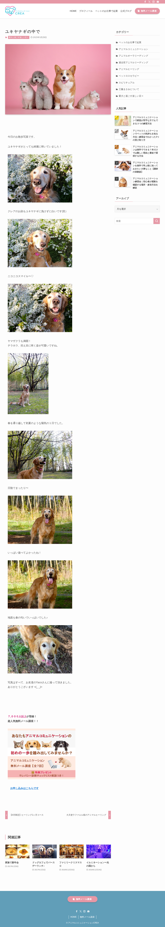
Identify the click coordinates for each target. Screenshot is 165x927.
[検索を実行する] (156, 221)
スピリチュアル (127, 82)
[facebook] (145, 2)
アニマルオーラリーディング (133, 55)
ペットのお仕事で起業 (130, 42)
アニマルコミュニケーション (133, 49)
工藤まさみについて (129, 89)
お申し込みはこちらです (24, 788)
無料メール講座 (87, 917)
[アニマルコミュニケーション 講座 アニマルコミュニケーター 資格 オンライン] (17, 11)
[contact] (158, 2)
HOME (73, 917)
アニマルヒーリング (129, 69)
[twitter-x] (149, 2)
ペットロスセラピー (129, 76)
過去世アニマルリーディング (133, 62)
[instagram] (153, 2)
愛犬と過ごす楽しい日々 (18, 37)
